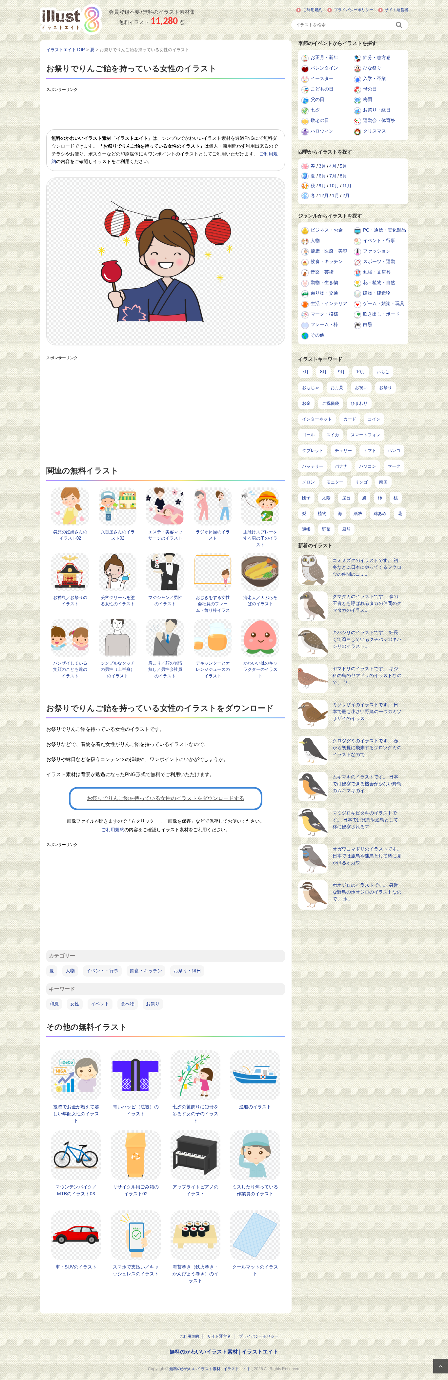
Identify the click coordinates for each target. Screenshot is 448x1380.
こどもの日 (322, 89)
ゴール (308, 434)
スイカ (332, 434)
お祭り (153, 1003)
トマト (369, 450)
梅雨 (367, 99)
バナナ (341, 466)
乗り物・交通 (324, 293)
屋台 (346, 497)
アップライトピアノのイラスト (195, 1190)
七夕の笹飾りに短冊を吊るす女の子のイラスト (195, 1113)
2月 (346, 195)
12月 (324, 195)
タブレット (312, 450)
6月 (322, 175)
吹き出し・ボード (381, 314)
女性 (74, 1003)
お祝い (361, 387)
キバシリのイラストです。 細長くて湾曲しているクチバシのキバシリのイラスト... (367, 639)
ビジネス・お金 (327, 230)
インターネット (317, 419)
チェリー (343, 450)
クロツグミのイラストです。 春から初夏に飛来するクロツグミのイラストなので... (367, 747)
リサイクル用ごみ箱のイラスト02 (136, 1190)
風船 (346, 529)
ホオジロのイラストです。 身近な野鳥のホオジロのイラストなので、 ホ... (367, 891)
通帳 (306, 529)
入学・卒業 (374, 78)
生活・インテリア (329, 303)
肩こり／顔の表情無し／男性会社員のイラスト (165, 669)
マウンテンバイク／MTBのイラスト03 (76, 1190)
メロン (308, 482)
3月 (322, 166)
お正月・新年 (324, 57)
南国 (383, 482)
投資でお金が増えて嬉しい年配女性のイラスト (76, 1113)
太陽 (326, 497)
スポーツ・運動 (379, 261)
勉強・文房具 (377, 272)
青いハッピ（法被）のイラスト (136, 1110)
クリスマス (374, 131)
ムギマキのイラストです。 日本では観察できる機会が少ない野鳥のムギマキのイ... (367, 783)
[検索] (399, 24)
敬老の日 (320, 120)
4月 (332, 166)
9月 (322, 185)
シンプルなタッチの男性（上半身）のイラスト (118, 669)
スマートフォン (365, 434)
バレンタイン (324, 68)
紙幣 (358, 513)
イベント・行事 (102, 970)
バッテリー (312, 466)
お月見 (337, 387)
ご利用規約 (312, 10)
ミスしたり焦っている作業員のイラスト (255, 1190)
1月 (335, 195)
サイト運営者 (396, 10)
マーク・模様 (324, 314)
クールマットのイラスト (255, 1270)
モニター (334, 482)
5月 (343, 166)
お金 (306, 403)
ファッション (377, 251)
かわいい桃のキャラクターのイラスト (260, 669)
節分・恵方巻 (377, 57)
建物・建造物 (377, 293)
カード (349, 419)
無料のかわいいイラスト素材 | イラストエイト (224, 1351)
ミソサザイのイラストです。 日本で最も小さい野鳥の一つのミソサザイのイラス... (367, 711)
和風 (54, 1003)
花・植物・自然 (379, 282)
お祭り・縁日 (187, 970)
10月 (334, 185)
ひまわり (359, 403)
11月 (347, 185)
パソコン (367, 466)
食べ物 (127, 1003)
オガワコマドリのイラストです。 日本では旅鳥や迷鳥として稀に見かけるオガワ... (367, 855)
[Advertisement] (165, 109)
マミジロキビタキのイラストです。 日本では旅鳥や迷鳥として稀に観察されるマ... (365, 819)
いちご (383, 371)
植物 (322, 513)
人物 (70, 970)
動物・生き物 (324, 282)
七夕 (315, 110)
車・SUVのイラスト (76, 1266)
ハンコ (394, 450)
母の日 (370, 89)
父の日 (317, 99)
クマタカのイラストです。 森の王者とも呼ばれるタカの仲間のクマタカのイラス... (367, 603)
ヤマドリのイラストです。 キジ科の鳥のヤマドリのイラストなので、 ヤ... (367, 675)
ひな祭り (372, 68)
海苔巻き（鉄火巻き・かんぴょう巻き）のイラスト (195, 1273)
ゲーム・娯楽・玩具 (383, 303)
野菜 (326, 529)
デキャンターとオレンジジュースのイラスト (213, 669)
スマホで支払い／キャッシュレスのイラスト (136, 1270)
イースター (322, 78)
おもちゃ (310, 387)
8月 (343, 175)
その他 (317, 335)
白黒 (367, 324)
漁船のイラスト (255, 1106)
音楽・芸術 (322, 272)
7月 (332, 175)
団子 (306, 497)
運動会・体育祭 (379, 120)
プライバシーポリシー (353, 10)
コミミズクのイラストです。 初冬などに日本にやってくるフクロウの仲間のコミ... (367, 567)
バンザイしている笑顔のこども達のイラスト (70, 669)
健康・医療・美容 (329, 251)
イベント (100, 1003)
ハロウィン (322, 131)
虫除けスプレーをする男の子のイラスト (260, 538)
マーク (394, 466)
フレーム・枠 (324, 324)
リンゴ (361, 482)
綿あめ (380, 513)
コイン (374, 419)
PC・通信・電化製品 (384, 230)
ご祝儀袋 (330, 403)
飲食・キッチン (146, 970)
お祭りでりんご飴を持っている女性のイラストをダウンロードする (165, 798)
